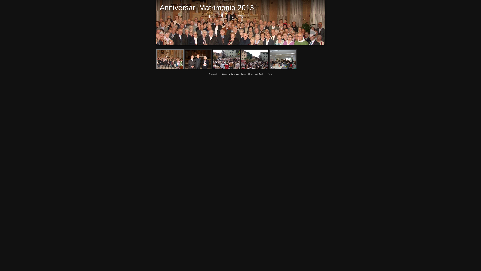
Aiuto (270, 74)
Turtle (261, 74)
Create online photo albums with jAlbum (239, 74)
